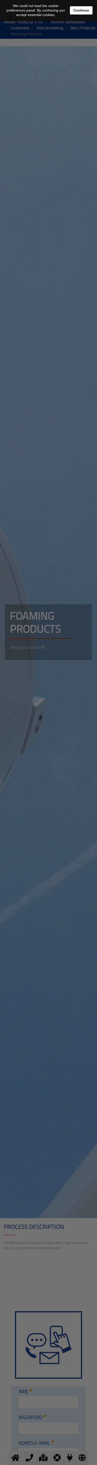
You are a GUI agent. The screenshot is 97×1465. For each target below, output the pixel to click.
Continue (81, 10)
